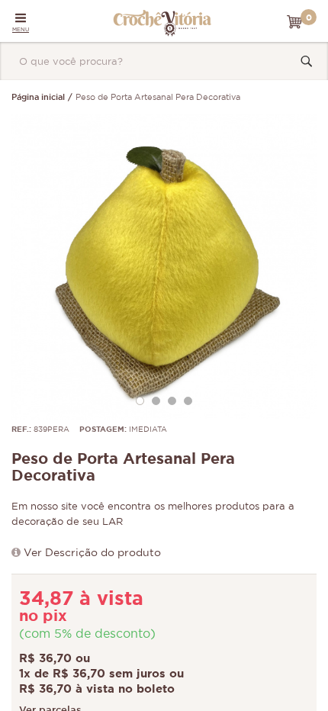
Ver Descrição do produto (92, 553)
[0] (294, 22)
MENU (20, 29)
